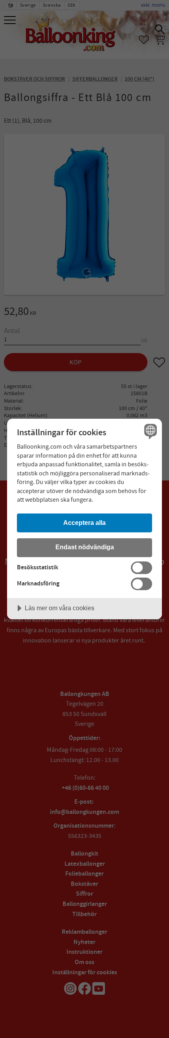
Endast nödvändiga (84, 546)
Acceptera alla (84, 522)
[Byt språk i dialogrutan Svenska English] (149, 431)
